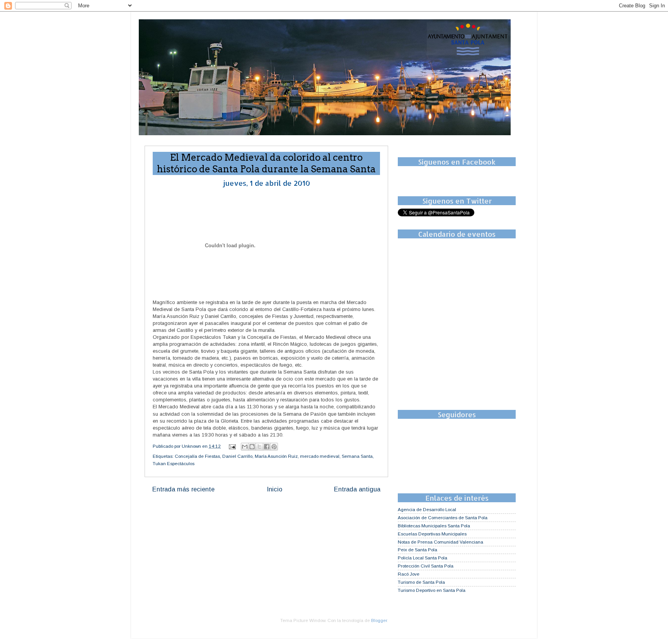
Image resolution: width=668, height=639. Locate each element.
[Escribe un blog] (252, 446)
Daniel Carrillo (237, 456)
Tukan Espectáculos (173, 463)
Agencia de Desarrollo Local (427, 509)
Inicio (274, 489)
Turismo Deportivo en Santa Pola (431, 590)
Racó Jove (408, 573)
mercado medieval (319, 456)
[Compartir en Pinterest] (274, 446)
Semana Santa (357, 456)
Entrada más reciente (183, 489)
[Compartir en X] (259, 446)
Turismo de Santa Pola (421, 582)
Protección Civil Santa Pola (425, 565)
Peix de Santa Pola (417, 549)
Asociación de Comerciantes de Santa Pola (442, 517)
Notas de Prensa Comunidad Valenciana (440, 541)
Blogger (379, 620)
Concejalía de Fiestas (197, 456)
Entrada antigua (357, 489)
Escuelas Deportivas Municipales (432, 533)
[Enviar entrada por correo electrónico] (232, 446)
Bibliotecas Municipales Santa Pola (434, 525)
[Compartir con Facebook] (267, 446)
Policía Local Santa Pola (422, 557)
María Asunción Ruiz (276, 456)
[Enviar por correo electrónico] (245, 446)
